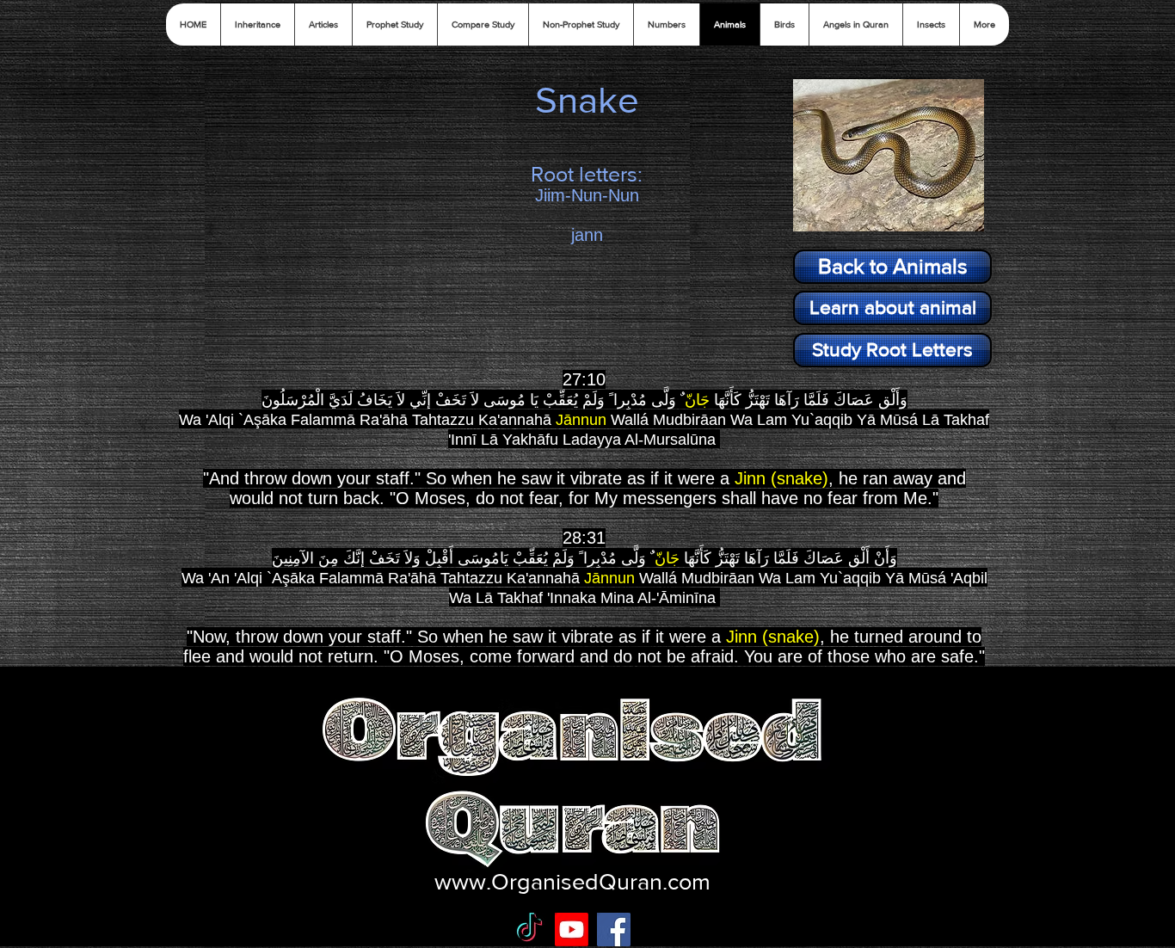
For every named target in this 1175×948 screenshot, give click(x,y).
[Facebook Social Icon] (614, 929)
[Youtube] (571, 929)
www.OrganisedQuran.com (572, 881)
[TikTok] (529, 929)
